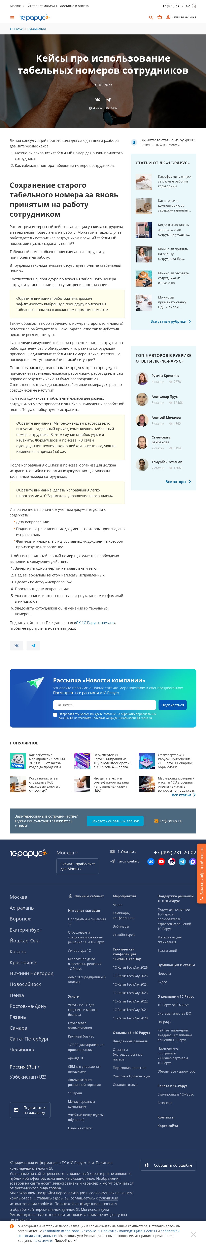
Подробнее (63, 1240)
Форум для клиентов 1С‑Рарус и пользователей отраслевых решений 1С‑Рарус (174, 919)
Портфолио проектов (129, 1068)
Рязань (18, 1017)
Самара (18, 1027)
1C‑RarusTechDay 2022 (130, 1001)
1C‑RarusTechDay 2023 (130, 993)
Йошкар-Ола (24, 940)
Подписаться (172, 705)
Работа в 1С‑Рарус (172, 1086)
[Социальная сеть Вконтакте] (150, 861)
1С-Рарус (16, 29)
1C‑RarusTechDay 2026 (130, 967)
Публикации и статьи (176, 965)
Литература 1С (79, 950)
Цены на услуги (80, 1128)
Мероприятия (124, 896)
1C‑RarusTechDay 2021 (130, 1010)
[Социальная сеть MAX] (192, 861)
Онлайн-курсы (124, 935)
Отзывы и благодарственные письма (127, 1054)
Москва (18, 897)
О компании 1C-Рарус (176, 996)
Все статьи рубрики (168, 321)
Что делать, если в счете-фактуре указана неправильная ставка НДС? (111, 784)
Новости (164, 973)
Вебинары (121, 926)
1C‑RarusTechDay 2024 (130, 984)
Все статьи (181, 794)
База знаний (167, 950)
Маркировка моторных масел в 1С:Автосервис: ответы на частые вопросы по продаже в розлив (176, 786)
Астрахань (22, 907)
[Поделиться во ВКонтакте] (97, 99)
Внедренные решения (130, 1041)
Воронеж (20, 918)
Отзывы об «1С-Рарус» (131, 1032)
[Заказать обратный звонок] (193, 5)
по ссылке (19, 1219)
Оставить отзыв (125, 1084)
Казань (18, 951)
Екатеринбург (25, 929)
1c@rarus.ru (171, 821)
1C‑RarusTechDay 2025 (130, 976)
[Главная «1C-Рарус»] (82, 17)
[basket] (159, 17)
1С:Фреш (75, 1093)
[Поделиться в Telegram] (108, 99)
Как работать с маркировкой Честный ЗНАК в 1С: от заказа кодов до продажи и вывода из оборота (47, 763)
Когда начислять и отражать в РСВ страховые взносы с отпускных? (44, 784)
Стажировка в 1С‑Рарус (176, 1094)
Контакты (166, 1117)
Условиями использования (71, 1231)
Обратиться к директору (176, 1071)
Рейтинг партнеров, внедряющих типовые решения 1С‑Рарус (175, 1035)
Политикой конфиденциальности (127, 1231)
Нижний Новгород (32, 973)
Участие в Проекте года (131, 1076)
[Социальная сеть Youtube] (161, 861)
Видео (162, 982)
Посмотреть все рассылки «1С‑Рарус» (86, 692)
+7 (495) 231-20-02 (176, 6)
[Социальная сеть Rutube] (171, 861)
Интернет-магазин (42, 6)
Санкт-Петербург (29, 1038)
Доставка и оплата (74, 6)
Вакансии (165, 1103)
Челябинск (22, 1049)
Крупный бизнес (81, 1036)
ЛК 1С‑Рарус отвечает (95, 622)
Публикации (36, 29)
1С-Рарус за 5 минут (173, 1005)
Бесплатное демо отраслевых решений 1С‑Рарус (85, 964)
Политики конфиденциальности (114, 718)
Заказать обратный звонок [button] (115, 821)
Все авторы (176, 481)
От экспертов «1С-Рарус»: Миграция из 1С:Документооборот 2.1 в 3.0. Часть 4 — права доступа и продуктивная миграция (113, 765)
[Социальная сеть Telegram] (182, 861)
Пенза (17, 995)
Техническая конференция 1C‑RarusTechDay (127, 954)
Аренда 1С (76, 1058)
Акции (118, 904)
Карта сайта (168, 1126)
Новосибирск (25, 984)
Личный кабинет (89, 896)
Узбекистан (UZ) (28, 1077)
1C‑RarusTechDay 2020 (130, 1018)
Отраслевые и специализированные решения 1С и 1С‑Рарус (86, 937)
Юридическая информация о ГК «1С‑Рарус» (48, 1162)
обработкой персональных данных (44, 1209)
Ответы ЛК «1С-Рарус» (160, 144)
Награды (164, 1022)
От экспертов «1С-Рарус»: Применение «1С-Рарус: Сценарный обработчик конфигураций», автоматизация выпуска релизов (177, 767)
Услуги (73, 996)
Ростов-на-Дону (28, 1006)
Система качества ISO (174, 1013)
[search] (151, 17)
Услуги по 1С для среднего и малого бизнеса (83, 1010)
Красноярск (23, 962)
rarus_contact (128, 861)
